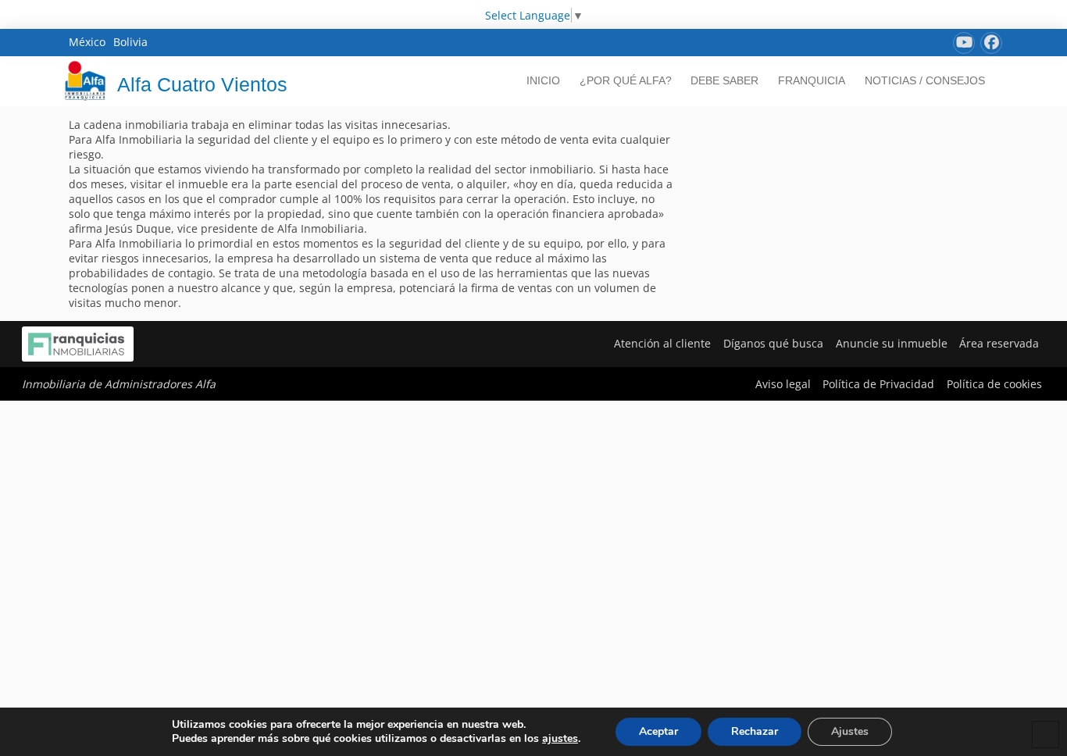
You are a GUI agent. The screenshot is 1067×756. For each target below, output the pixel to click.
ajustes (560, 739)
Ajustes (850, 731)
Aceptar (658, 731)
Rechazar (754, 731)
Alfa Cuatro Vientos (202, 84)
